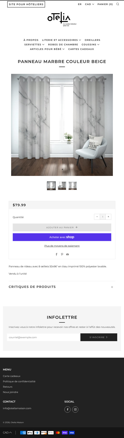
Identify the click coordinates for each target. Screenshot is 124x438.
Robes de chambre (63, 44)
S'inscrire (97, 337)
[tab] (51, 185)
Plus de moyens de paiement (62, 245)
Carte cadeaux (11, 376)
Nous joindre (10, 392)
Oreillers (92, 40)
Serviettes (32, 44)
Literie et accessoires (60, 40)
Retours (7, 386)
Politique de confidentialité (19, 381)
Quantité (18, 217)
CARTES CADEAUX (81, 49)
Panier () (105, 4)
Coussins (89, 44)
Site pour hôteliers (26, 4)
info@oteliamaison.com (17, 408)
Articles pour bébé (46, 49)
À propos (31, 40)
